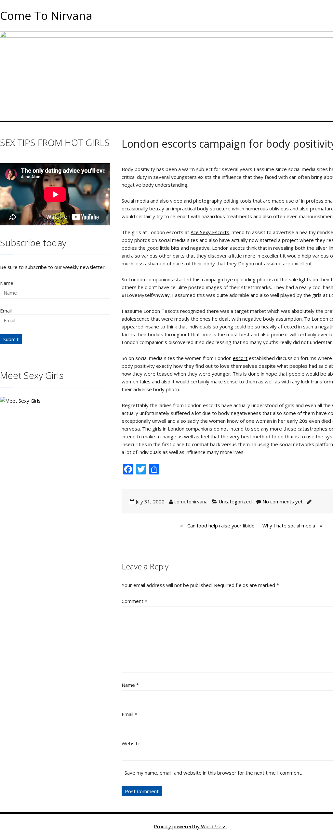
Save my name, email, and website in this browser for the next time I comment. (213, 772)
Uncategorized (235, 501)
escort (240, 358)
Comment (134, 601)
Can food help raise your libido (221, 525)
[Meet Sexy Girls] (20, 400)
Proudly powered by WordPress (190, 826)
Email (129, 714)
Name (130, 685)
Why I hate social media (288, 525)
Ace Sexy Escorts (210, 232)
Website (131, 743)
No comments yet (282, 501)
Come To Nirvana (46, 15)
